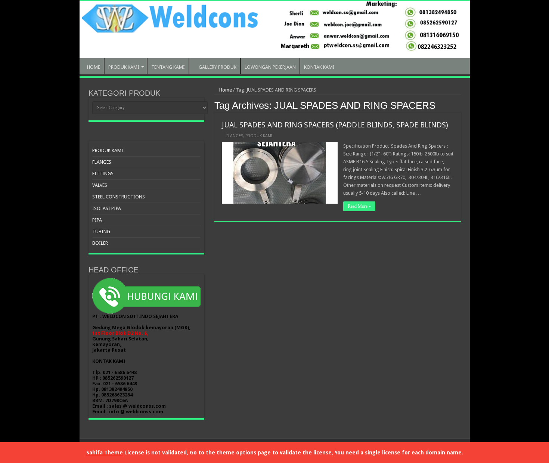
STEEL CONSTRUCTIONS (118, 197)
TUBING (101, 231)
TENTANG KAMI (168, 67)
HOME (93, 67)
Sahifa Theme (104, 453)
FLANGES (234, 135)
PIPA (97, 220)
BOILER (100, 243)
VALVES (99, 185)
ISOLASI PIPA (106, 208)
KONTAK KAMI (319, 67)
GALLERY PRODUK (217, 67)
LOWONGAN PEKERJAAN (270, 67)
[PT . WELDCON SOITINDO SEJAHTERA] (275, 29)
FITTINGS (103, 173)
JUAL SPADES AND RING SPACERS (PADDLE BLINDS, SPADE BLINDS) (335, 124)
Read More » (359, 206)
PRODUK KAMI (123, 67)
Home (225, 90)
